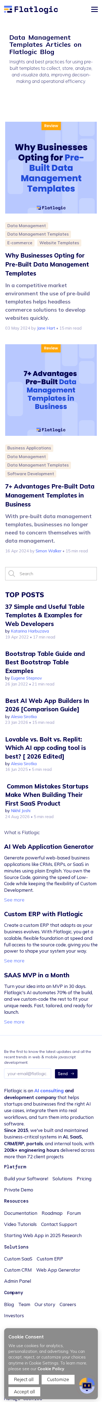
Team (24, 1304)
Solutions (62, 1178)
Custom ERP (50, 1259)
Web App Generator (58, 1270)
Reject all (23, 1379)
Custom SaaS (18, 1259)
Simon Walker (48, 550)
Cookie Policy (51, 1368)
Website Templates (59, 242)
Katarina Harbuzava (30, 631)
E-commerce (19, 242)
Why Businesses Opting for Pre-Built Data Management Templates (47, 264)
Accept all (24, 1391)
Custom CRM (18, 1270)
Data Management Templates (38, 234)
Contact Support (59, 1224)
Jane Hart (46, 328)
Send (63, 1073)
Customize (58, 1379)
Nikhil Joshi (20, 810)
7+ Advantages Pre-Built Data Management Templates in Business (49, 495)
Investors (14, 1315)
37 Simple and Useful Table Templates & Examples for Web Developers (45, 615)
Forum (74, 1213)
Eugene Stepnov (26, 678)
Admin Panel (17, 1281)
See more (14, 900)
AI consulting (49, 1090)
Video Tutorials (20, 1224)
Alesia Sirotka (24, 716)
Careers (68, 1304)
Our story (45, 1304)
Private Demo (18, 1190)
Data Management (26, 225)
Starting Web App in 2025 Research (43, 1235)
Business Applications (29, 447)
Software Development (30, 473)
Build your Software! (26, 1178)
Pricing (84, 1178)
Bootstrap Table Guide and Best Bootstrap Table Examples (45, 662)
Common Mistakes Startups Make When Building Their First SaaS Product (46, 795)
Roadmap (52, 1213)
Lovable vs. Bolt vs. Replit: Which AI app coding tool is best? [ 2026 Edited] (45, 748)
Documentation (20, 1213)
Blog (9, 1304)
